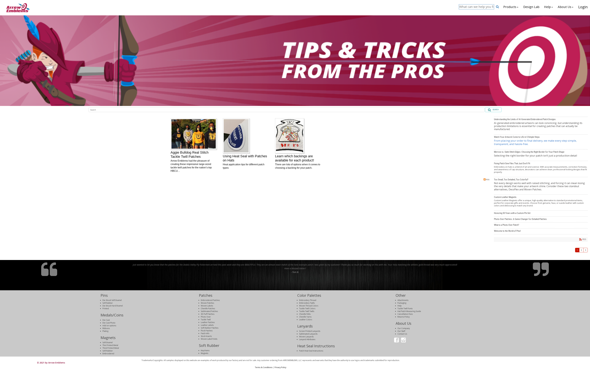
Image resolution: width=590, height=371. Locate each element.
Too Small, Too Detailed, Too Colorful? (541, 185)
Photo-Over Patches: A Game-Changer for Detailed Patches (541, 219)
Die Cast (106, 320)
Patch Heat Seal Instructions (311, 350)
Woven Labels (207, 305)
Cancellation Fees (405, 314)
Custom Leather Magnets (541, 202)
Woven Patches (207, 303)
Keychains (205, 350)
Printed (105, 308)
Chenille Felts (305, 314)
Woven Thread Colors (308, 305)
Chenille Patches (208, 308)
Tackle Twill (206, 319)
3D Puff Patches (207, 314)
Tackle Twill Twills (306, 311)
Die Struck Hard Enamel (112, 305)
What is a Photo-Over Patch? (541, 225)
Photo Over (206, 316)
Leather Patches (208, 322)
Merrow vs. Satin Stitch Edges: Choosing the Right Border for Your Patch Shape (541, 155)
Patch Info (205, 333)
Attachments (402, 300)
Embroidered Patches (210, 300)
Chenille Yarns (305, 316)
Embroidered (108, 353)
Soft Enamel (107, 342)
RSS (487, 180)
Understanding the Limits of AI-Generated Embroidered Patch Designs (541, 125)
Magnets (204, 353)
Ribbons (106, 328)
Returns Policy (403, 316)
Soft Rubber (107, 303)
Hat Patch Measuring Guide (409, 311)
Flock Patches (206, 330)
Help (399, 305)
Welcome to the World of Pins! (541, 231)
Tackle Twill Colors (307, 308)
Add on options (109, 325)
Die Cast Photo (108, 322)
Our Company (403, 328)
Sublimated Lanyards (308, 334)
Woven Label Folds (209, 339)
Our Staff (401, 331)
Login (514, 360)
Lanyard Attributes (307, 339)
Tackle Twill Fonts (405, 308)
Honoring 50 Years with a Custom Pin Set (541, 213)
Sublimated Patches (209, 311)
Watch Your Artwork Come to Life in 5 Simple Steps (541, 142)
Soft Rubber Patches (209, 328)
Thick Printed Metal (110, 348)
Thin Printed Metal (110, 345)
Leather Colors (305, 319)
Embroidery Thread (307, 300)
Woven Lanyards (306, 336)
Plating (105, 331)
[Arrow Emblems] (18, 7)
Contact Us (402, 334)
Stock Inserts (206, 336)
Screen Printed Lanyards (309, 331)
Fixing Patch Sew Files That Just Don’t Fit (541, 169)
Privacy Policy (280, 367)
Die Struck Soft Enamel (112, 300)
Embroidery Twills (307, 303)
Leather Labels (207, 325)
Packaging (401, 303)
